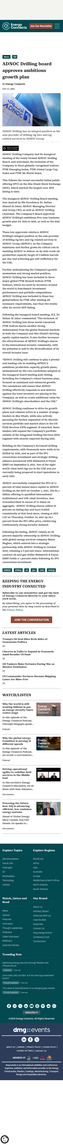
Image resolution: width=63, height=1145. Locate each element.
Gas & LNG (7, 863)
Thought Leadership (12, 928)
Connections (39, 941)
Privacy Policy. (15, 610)
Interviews (7, 923)
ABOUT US (10, 1047)
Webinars (7, 941)
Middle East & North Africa (46, 880)
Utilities (6, 884)
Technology (8, 880)
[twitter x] (20, 1006)
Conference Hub (41, 937)
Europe (36, 876)
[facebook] (9, 1006)
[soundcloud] (49, 1006)
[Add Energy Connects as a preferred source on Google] (10, 148)
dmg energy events (42, 932)
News (6, 57)
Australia (37, 871)
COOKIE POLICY (49, 1047)
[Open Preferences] (5, 1139)
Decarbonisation (10, 859)
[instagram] (15, 1006)
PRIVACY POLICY (34, 1047)
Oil (15, 57)
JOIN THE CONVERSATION (31, 619)
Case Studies (39, 919)
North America (40, 884)
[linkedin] (26, 1006)
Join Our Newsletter (41, 26)
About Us (37, 907)
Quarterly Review (10, 945)
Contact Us (38, 928)
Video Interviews (10, 936)
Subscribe (38, 924)
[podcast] (37, 1006)
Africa (36, 863)
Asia (35, 867)
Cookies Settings (25, 1051)
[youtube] (32, 1006)
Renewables (8, 876)
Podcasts (7, 932)
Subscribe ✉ (31, 1012)
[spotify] (43, 1006)
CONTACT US (40, 1051)
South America (40, 889)
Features (6, 919)
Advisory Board (40, 911)
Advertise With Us (42, 915)
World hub (38, 859)
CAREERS (21, 1047)
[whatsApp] (54, 1006)
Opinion (6, 915)
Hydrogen (7, 867)
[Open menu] (57, 26)
